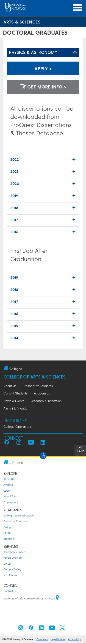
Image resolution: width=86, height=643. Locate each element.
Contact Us (10, 590)
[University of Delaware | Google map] (57, 598)
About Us (9, 386)
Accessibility (74, 639)
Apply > (43, 68)
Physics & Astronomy (33, 52)
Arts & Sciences (22, 21)
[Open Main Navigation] (77, 7)
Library (7, 532)
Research (8, 538)
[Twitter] (62, 628)
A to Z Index (10, 575)
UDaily (7, 490)
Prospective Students (38, 386)
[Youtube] (52, 628)
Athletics (8, 484)
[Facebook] (31, 628)
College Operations (17, 426)
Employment (10, 502)
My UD (7, 563)
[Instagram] (20, 628)
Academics (42, 393)
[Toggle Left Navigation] (75, 52)
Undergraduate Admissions (19, 515)
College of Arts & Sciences (34, 376)
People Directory (12, 557)
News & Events (13, 401)
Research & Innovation (46, 401)
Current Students (15, 393)
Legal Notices (58, 639)
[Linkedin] (41, 628)
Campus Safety (12, 569)
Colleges (8, 527)
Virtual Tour (10, 496)
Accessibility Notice (14, 551)
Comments (42, 639)
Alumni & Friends (15, 408)
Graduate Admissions (15, 521)
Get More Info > (46, 86)
